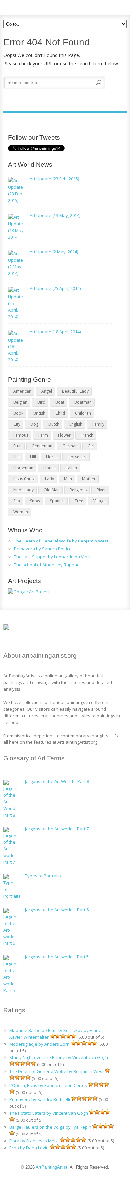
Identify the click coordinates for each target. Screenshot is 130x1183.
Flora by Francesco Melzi (34, 1141)
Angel (46, 391)
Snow (35, 501)
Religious (78, 490)
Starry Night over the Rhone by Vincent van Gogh (58, 1057)
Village (99, 501)
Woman (20, 512)
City (16, 424)
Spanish (57, 501)
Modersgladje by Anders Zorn (39, 1044)
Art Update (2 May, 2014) (54, 252)
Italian (71, 468)
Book (18, 413)
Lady (49, 479)
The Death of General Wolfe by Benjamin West (61, 541)
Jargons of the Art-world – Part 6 (57, 910)
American (22, 391)
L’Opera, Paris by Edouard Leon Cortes (48, 1085)
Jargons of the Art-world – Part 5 (57, 957)
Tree (79, 501)
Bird (41, 402)
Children (83, 413)
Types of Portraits (43, 876)
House (49, 468)
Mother (89, 479)
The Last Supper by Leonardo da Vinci (52, 557)
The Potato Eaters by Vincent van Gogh (48, 1113)
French (87, 435)
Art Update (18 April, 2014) (55, 332)
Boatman (83, 402)
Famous (20, 435)
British (39, 413)
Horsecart (77, 457)
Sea (16, 501)
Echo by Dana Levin (29, 1148)
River (101, 490)
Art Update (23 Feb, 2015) (54, 179)
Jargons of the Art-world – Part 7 (57, 829)
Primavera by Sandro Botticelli (44, 549)
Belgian (20, 402)
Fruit (17, 446)
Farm (43, 435)
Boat (59, 402)
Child (60, 413)
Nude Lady (23, 490)
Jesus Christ (24, 479)
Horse (52, 457)
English (75, 424)
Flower (64, 435)
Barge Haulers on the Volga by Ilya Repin (50, 1127)
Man (68, 479)
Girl (91, 446)
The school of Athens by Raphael (47, 565)
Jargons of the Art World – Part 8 (57, 781)
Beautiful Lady (75, 391)
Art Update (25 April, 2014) (55, 288)
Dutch (53, 424)
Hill (33, 457)
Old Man (52, 490)
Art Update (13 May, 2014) (55, 215)
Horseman (23, 468)
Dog (34, 424)
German (70, 446)
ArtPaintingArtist (28, 6)
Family (98, 424)
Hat (16, 457)
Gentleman (42, 446)
